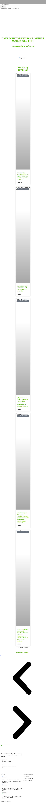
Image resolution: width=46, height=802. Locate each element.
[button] (22, 678)
